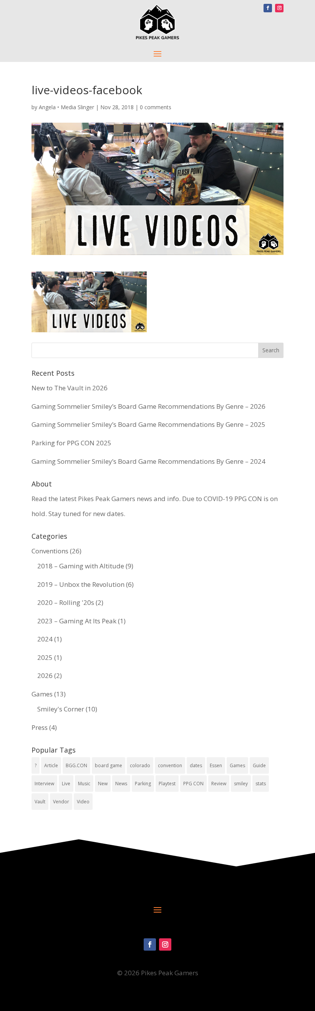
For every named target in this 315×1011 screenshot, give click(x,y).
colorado (140, 765)
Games (42, 694)
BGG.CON (76, 765)
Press (40, 727)
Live (66, 783)
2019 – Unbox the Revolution (80, 584)
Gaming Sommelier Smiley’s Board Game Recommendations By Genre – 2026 (148, 406)
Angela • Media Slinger (66, 107)
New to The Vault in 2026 (70, 387)
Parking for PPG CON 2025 (71, 442)
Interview (44, 783)
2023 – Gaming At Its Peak (76, 620)
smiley (241, 783)
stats (260, 783)
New (103, 783)
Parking (143, 783)
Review (218, 783)
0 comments (155, 107)
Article (51, 765)
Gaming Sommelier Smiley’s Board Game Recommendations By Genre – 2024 (148, 461)
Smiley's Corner (60, 709)
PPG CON (193, 783)
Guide (259, 765)
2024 (45, 639)
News (121, 783)
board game (108, 765)
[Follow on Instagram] (279, 8)
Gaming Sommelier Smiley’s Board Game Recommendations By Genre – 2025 (148, 424)
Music (84, 783)
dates (196, 765)
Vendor (61, 801)
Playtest (167, 783)
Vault (40, 801)
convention (170, 765)
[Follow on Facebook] (268, 8)
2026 (45, 675)
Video (83, 801)
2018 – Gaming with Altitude (80, 565)
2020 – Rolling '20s (65, 602)
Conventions (50, 550)
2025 (45, 657)
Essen (216, 765)
